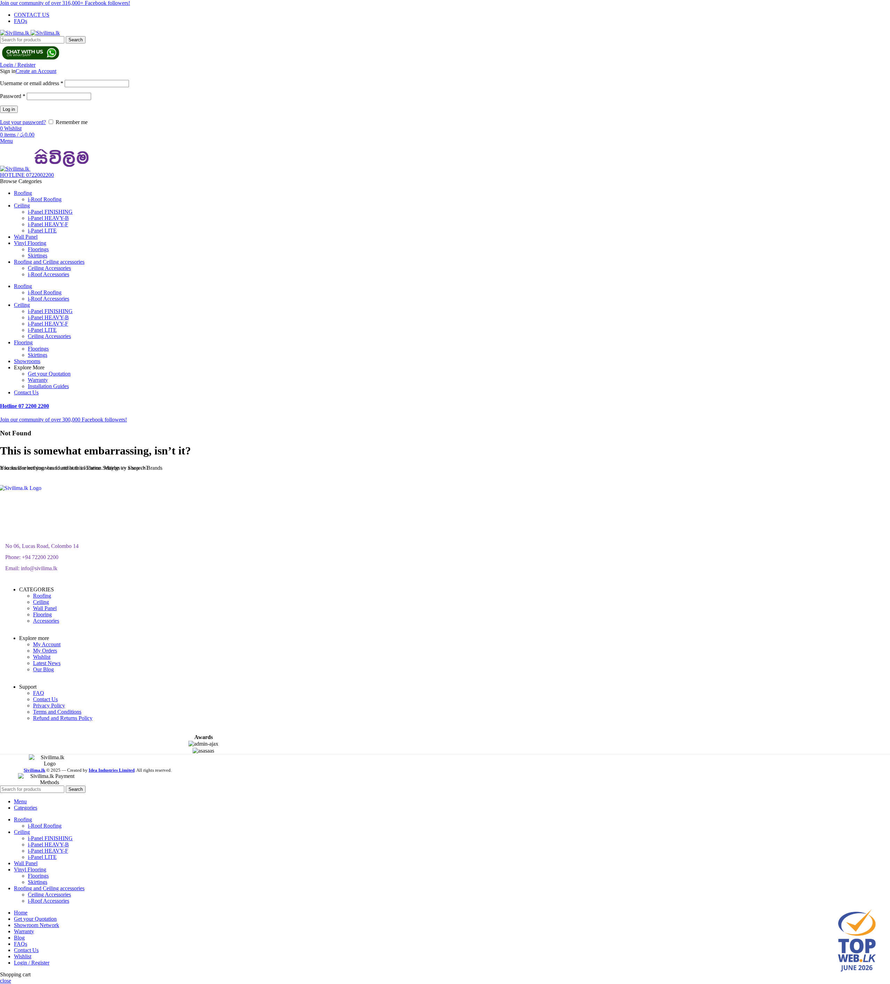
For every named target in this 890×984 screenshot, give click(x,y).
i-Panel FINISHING (50, 212)
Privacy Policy (49, 705)
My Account (46, 644)
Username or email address (31, 83)
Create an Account (36, 71)
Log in (9, 109)
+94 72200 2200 (40, 557)
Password (12, 96)
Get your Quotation (49, 374)
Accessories (46, 621)
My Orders (45, 651)
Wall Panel (45, 608)
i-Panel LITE (42, 230)
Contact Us (45, 699)
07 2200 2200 (24, 406)
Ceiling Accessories (49, 268)
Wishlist (41, 657)
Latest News (46, 663)
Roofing (42, 596)
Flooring (42, 614)
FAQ (38, 693)
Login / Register (31, 963)
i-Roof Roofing (45, 199)
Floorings (38, 249)
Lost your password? (23, 122)
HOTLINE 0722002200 (27, 175)
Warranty (38, 380)
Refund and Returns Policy (62, 718)
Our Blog (43, 669)
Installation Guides (48, 386)
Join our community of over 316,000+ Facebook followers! (65, 3)
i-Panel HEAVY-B (48, 218)
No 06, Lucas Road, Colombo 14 (42, 546)
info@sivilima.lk (39, 568)
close (5, 981)
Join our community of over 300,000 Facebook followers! (63, 420)
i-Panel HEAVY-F (48, 224)
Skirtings (37, 256)
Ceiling (41, 602)
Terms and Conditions (57, 712)
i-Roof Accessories (48, 274)
